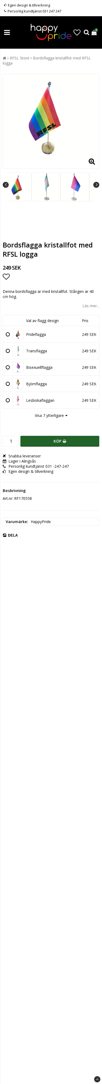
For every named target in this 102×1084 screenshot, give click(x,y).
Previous (6, 185)
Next (96, 185)
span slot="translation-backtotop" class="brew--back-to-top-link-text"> (97, 1079)
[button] (77, 32)
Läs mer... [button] (90, 305)
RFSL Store (19, 58)
